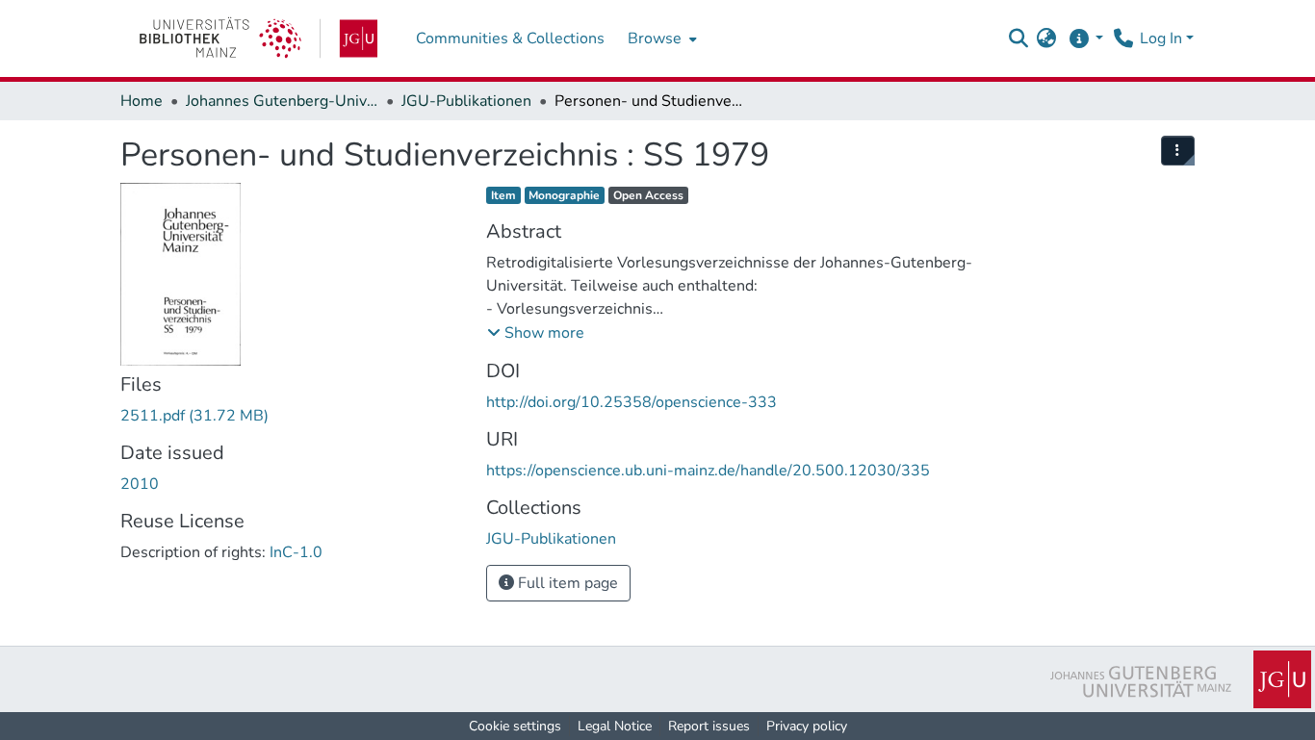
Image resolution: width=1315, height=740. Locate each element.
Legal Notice (615, 726)
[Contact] (1123, 38)
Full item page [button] (566, 583)
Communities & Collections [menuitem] (510, 38)
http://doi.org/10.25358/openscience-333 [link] (631, 402)
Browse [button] (655, 38)
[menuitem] (660, 38)
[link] (258, 38)
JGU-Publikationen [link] (466, 101)
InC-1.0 (296, 552)
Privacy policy (806, 726)
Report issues (709, 726)
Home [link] (141, 101)
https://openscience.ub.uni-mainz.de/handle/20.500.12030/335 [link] (708, 470)
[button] (1018, 38)
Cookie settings (515, 726)
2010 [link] (139, 484)
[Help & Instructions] (1085, 38)
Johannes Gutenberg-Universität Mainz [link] (282, 101)
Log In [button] (1163, 38)
